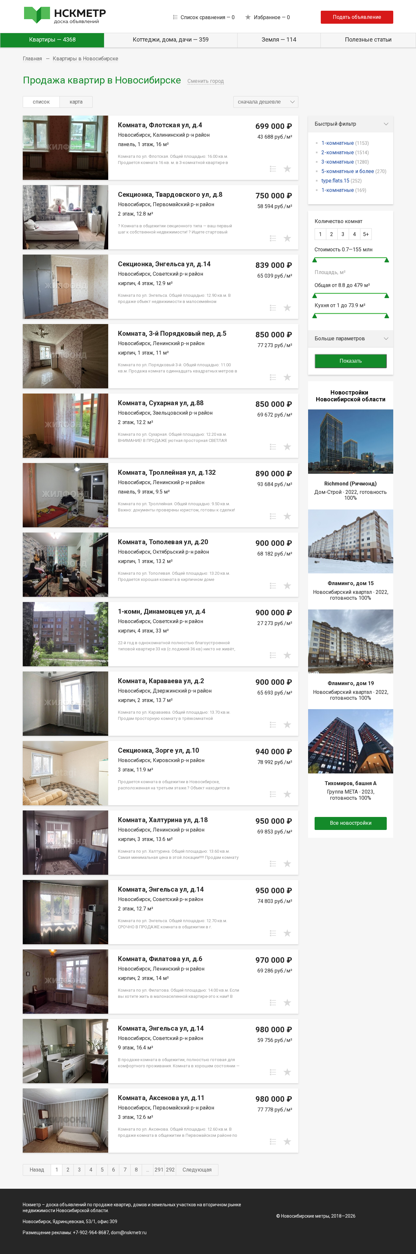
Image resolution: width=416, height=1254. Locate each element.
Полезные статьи (368, 39)
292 (170, 1170)
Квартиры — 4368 (52, 39)
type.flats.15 (341, 181)
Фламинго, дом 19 (351, 683)
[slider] (314, 259)
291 (159, 1170)
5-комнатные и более (353, 171)
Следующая (197, 1170)
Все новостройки (350, 823)
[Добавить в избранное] (287, 168)
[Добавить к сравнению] (273, 168)
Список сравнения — (208, 17)
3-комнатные (345, 162)
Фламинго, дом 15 (351, 583)
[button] (265, 102)
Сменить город (206, 81)
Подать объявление (357, 17)
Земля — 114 (279, 39)
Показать (351, 361)
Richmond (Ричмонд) (350, 484)
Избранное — (272, 17)
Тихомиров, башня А (351, 783)
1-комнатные (345, 143)
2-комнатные (345, 152)
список (41, 102)
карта (76, 102)
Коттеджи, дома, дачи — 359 (171, 39)
